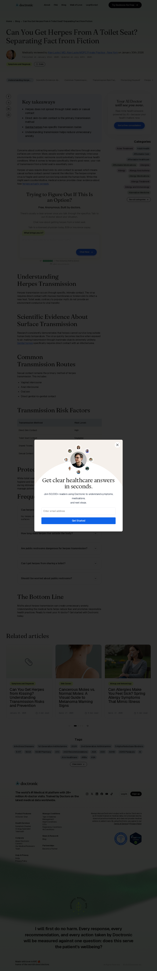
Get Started (78, 520)
